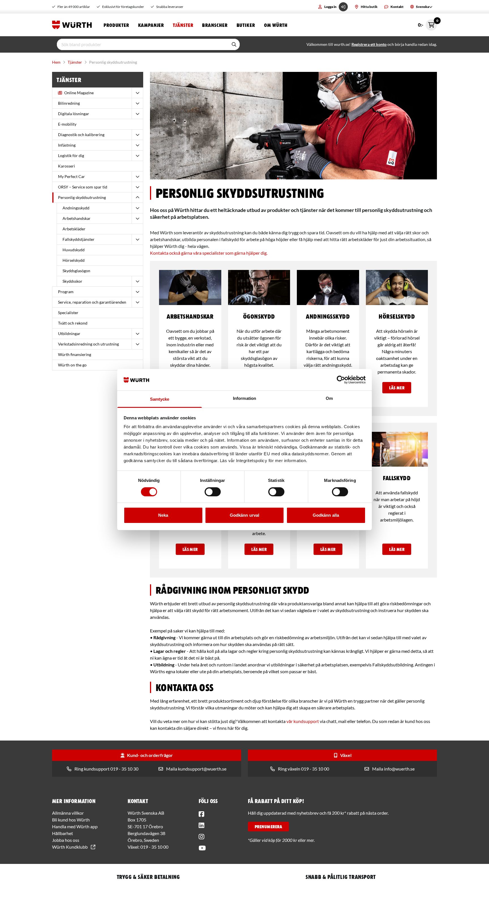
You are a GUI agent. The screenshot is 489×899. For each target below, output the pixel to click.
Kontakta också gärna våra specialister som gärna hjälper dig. (208, 253)
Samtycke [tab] (160, 399)
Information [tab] (244, 398)
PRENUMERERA (268, 826)
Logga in (330, 7)
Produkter (116, 25)
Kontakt (397, 7)
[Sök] (234, 44)
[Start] (73, 25)
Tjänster (183, 25)
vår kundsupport (302, 721)
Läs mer (396, 387)
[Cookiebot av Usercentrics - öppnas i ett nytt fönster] (341, 380)
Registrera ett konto (369, 44)
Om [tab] (329, 398)
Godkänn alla (326, 515)
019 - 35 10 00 (154, 846)
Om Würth (276, 25)
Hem (56, 62)
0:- (427, 23)
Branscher (214, 25)
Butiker (246, 25)
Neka (163, 515)
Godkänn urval (244, 515)
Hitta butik (369, 7)
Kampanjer (151, 25)
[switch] (213, 491)
